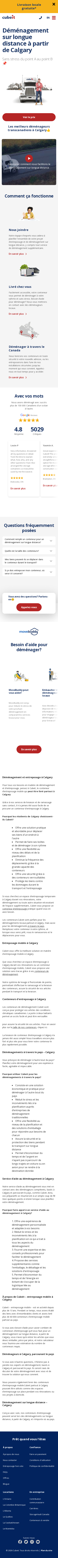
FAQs (5, 1472)
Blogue (6, 1484)
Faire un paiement (38, 1454)
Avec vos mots (29, 396)
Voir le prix (29, 117)
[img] (29, 420)
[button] (54, 17)
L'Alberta (7, 1510)
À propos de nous (11, 1454)
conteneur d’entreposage (14, 908)
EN (48, 17)
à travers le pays (36, 926)
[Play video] (29, 158)
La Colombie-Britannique (14, 1504)
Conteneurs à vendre (39, 1520)
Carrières (34, 1508)
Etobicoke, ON (17, 481)
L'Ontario (7, 1499)
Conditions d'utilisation (40, 1460)
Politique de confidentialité (42, 1466)
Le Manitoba (8, 1528)
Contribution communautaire (37, 1501)
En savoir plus (16, 253)
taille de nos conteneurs (24, 1027)
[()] (21, 1541)
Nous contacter (10, 1460)
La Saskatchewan (11, 1522)
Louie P (14, 445)
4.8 (18, 430)
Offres (6, 1478)
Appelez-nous (29, 607)
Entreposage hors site (15, 1466)
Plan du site (46, 1550)
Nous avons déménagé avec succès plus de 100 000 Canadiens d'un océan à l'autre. (29, 405)
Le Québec (8, 1516)
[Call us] (40, 18)
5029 (37, 430)
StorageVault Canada (39, 1514)
